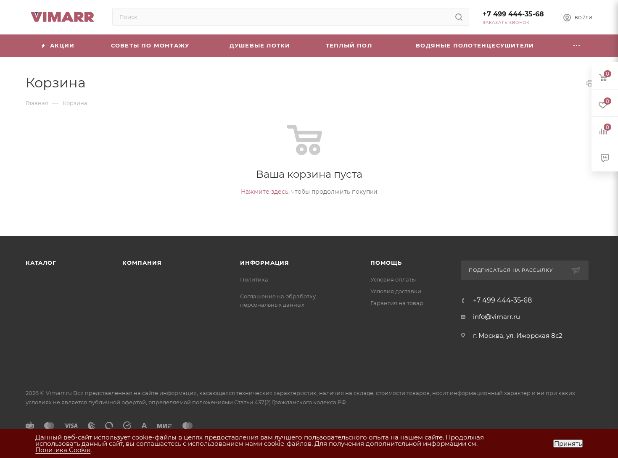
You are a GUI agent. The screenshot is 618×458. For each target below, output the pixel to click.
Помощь (386, 262)
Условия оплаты (393, 279)
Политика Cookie (62, 450)
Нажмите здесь (264, 191)
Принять (568, 443)
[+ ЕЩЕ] (576, 45)
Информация (264, 262)
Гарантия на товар (396, 303)
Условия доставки (395, 291)
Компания (141, 262)
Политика (254, 279)
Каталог (41, 262)
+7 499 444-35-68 (513, 14)
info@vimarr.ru (496, 317)
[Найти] (459, 17)
